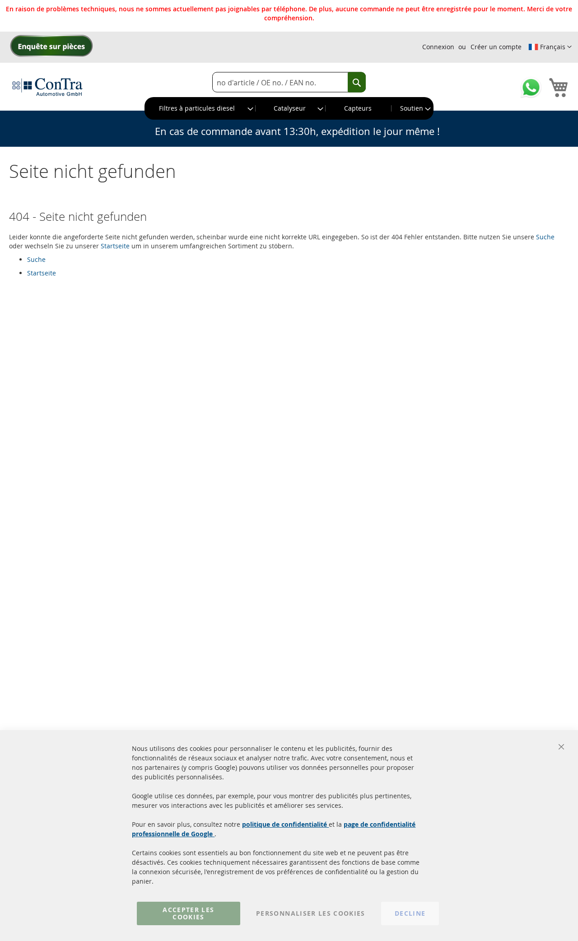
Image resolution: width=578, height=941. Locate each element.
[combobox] (289, 82)
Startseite (115, 246)
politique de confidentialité (285, 824)
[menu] (289, 108)
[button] (550, 47)
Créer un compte (496, 46)
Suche (545, 237)
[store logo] (47, 86)
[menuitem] (200, 108)
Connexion (438, 46)
